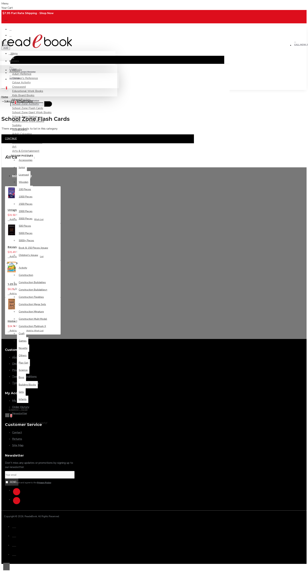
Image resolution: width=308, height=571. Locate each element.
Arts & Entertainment (25, 151)
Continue (11, 138)
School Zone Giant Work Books (32, 112)
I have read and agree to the (30, 482)
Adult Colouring (22, 134)
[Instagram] (16, 500)
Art (14, 147)
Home (4, 97)
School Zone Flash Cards (27, 108)
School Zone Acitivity (25, 104)
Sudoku (16, 125)
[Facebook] (16, 491)
